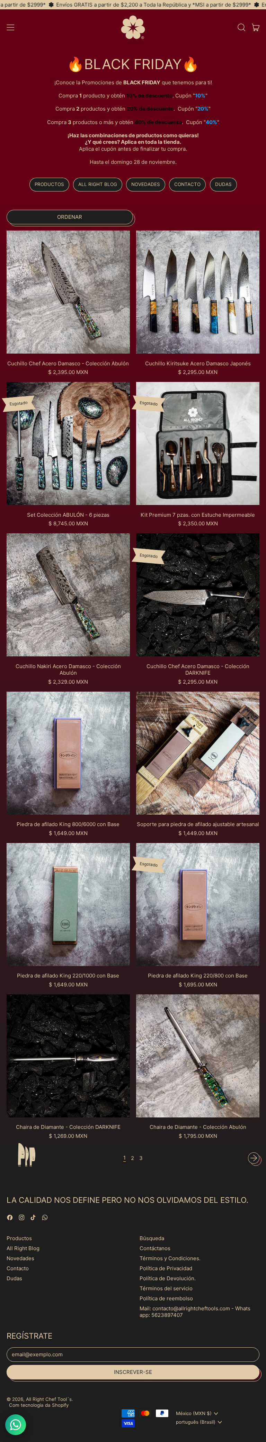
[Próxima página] (254, 1158)
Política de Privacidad (166, 1268)
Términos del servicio (166, 1288)
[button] (241, 27)
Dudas (223, 184)
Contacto (187, 184)
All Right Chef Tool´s (49, 1399)
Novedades (145, 184)
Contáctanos (155, 1248)
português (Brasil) (195, 1422)
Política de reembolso (166, 1298)
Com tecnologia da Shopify (39, 1405)
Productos (49, 184)
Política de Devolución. (168, 1278)
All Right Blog (97, 184)
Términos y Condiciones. (170, 1258)
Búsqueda (152, 1238)
